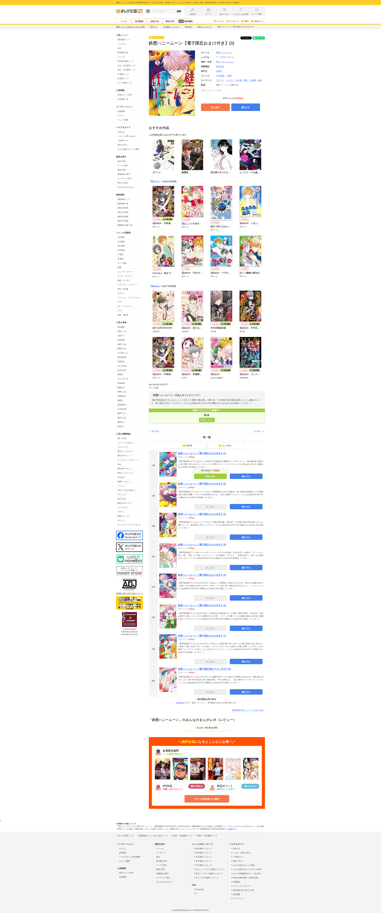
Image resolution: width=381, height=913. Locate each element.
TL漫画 (120, 254)
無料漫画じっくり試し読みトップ (153, 836)
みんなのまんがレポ (126, 187)
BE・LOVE (122, 438)
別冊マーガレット (125, 482)
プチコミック (123, 447)
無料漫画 (188, 21)
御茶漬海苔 (122, 357)
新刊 (247, 21)
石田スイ (121, 336)
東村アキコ (122, 413)
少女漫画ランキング (204, 857)
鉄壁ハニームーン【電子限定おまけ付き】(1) (202, 453)
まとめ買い (227, 445)
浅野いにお (122, 331)
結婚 (259, 80)
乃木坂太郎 (122, 409)
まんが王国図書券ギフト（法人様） (247, 873)
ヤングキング (123, 507)
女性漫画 (121, 237)
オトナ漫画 (122, 263)
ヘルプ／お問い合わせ (126, 136)
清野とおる (122, 392)
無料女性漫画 (123, 208)
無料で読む (210, 476)
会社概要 (236, 894)
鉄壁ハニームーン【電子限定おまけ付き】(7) (202, 636)
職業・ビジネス (124, 280)
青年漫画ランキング (204, 861)
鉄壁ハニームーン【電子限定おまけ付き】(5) (202, 575)
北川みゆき (122, 370)
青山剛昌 (121, 327)
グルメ (120, 311)
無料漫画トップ (124, 40)
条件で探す (122, 161)
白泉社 (219, 71)
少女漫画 (121, 241)
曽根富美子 (122, 396)
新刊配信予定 (123, 53)
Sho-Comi (122, 499)
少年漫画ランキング (204, 865)
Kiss (119, 464)
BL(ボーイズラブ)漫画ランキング (209, 873)
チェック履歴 (123, 120)
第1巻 (206, 415)
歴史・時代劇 (123, 289)
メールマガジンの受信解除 (129, 857)
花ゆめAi (155, 286)
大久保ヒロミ (123, 353)
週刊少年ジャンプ (125, 456)
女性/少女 (154, 21)
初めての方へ (123, 145)
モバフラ (121, 520)
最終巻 (189, 445)
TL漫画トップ (123, 74)
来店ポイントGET (125, 95)
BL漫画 (120, 259)
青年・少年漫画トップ (126, 70)
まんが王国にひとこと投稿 (128, 149)
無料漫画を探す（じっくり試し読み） (248, 710)
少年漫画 (121, 250)
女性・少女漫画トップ (126, 65)
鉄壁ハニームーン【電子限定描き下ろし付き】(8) (204, 669)
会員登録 (121, 111)
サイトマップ (238, 899)
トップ (124, 21)
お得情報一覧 (123, 99)
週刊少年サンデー (125, 503)
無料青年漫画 (123, 216)
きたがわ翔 (122, 366)
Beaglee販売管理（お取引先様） (246, 878)
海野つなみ (122, 344)
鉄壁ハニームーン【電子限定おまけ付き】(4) (202, 544)
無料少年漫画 (123, 221)
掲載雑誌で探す (124, 174)
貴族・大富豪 (249, 80)
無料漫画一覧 (123, 204)
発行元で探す (123, 183)
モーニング (122, 495)
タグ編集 (155, 388)
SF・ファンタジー (125, 306)
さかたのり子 (123, 379)
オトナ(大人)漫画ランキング (207, 878)
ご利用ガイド (123, 141)
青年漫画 (121, 246)
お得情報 (122, 877)
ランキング (234, 21)
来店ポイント (259, 21)
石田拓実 (121, 340)
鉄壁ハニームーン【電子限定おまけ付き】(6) (202, 605)
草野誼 (120, 374)
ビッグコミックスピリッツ (128, 460)
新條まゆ (121, 387)
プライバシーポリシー (242, 886)
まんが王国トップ (126, 836)
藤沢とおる (122, 418)
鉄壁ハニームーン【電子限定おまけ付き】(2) (202, 483)
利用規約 (236, 882)
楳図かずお (122, 349)
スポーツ (121, 293)
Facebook (200, 889)
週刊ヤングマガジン (126, 451)
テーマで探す (123, 166)
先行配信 (139, 21)
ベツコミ (121, 486)
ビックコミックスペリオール (129, 525)
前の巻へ (156, 431)
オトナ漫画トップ (125, 83)
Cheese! (121, 477)
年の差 (239, 80)
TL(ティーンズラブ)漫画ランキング (210, 869)
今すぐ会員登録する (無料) (206, 799)
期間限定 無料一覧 (125, 225)
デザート (121, 512)
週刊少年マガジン (125, 469)
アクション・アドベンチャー (129, 298)
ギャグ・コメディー (126, 276)
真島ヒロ (121, 422)
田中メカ (225, 62)
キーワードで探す (125, 179)
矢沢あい (121, 426)
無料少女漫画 (123, 212)
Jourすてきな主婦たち (126, 490)
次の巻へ (258, 431)
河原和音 (121, 362)
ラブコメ (220, 80)
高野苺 (120, 400)
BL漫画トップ (123, 78)
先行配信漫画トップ (126, 61)
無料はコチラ (207, 420)
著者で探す (122, 170)
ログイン (121, 116)
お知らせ (121, 132)
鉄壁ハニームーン (224, 52)
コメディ (230, 80)
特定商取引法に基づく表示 (243, 890)
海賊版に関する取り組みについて (129, 593)
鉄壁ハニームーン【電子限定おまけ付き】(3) (202, 514)
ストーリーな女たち (126, 443)
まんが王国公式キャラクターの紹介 (247, 869)
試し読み (215, 107)
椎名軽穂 (121, 383)
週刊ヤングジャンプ (126, 473)
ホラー (120, 302)
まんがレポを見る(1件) (207, 727)
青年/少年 (170, 21)
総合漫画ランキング (204, 848)
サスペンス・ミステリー (127, 285)
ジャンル (220, 21)
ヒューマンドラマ (125, 272)
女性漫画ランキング (204, 853)
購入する (246, 107)
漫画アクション (124, 516)
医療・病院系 (123, 315)
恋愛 (119, 267)
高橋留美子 (122, 405)
